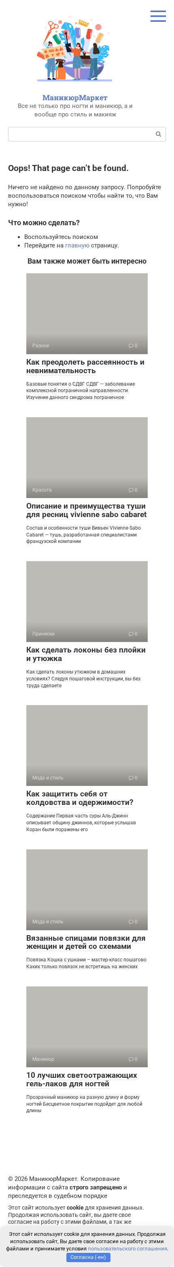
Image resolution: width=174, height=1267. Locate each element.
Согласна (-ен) (88, 1257)
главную (77, 245)
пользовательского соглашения (127, 1249)
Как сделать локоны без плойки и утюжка (86, 654)
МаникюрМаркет (75, 97)
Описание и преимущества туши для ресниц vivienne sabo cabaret (86, 510)
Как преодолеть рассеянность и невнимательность (85, 366)
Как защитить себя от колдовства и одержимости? (79, 798)
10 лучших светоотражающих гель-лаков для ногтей (81, 1079)
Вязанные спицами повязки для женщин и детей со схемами (86, 942)
